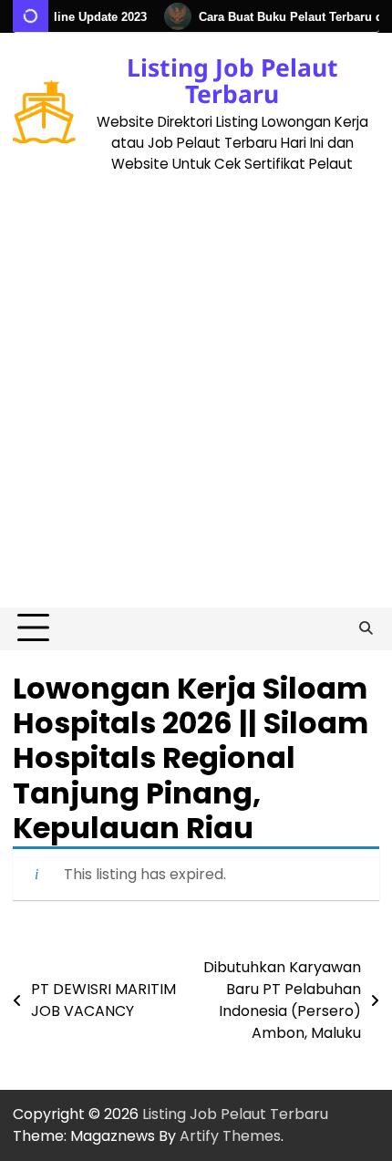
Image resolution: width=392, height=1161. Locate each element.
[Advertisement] (196, 402)
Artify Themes (230, 1135)
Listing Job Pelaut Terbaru (232, 80)
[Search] (365, 628)
